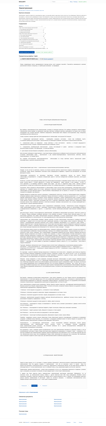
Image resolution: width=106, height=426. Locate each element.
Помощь (75, 1)
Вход (71, 1)
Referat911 (27, 422)
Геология (27, 5)
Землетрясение (23, 399)
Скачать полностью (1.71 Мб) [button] (27, 52)
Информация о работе (28, 392)
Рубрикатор (21, 5)
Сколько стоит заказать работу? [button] (44, 52)
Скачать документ (48, 59)
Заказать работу (83, 1)
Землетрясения (58, 399)
